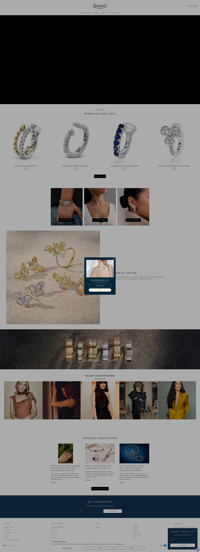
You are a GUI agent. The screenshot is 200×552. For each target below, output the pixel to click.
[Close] (114, 259)
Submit (100, 290)
